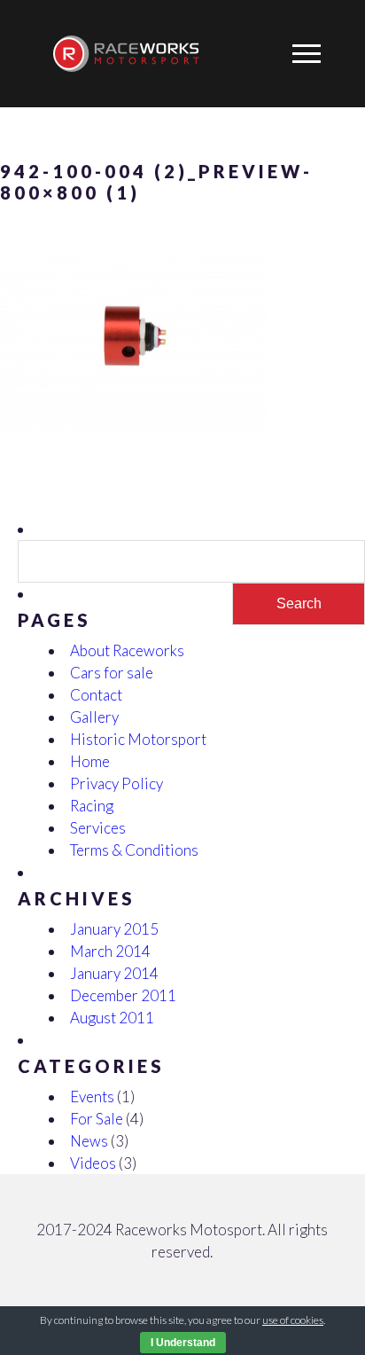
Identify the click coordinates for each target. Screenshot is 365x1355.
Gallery (94, 717)
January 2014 (114, 973)
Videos (93, 1163)
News (89, 1141)
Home (90, 761)
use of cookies (292, 1320)
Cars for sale (111, 672)
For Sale (96, 1118)
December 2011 (123, 995)
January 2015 (114, 929)
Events (92, 1096)
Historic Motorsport (138, 739)
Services (98, 827)
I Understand (183, 1342)
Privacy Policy (116, 783)
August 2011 (112, 1017)
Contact (96, 694)
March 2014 (110, 951)
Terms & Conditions (134, 850)
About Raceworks (127, 650)
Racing (91, 805)
